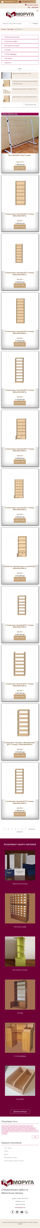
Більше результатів (30, 104)
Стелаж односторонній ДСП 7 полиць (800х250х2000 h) (19, 215)
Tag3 (7, 1126)
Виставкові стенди (11, 46)
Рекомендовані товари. (10, 1157)
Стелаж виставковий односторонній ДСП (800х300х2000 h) (19, 567)
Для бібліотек (32, 1128)
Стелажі (7, 50)
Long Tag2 (12, 1126)
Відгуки (19, 1130)
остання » (20, 832)
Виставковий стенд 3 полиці (20, 155)
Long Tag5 (4, 1133)
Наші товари (10, 29)
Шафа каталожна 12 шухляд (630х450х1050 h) (25, 97)
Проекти (7, 63)
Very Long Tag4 (19, 1126)
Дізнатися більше (20, 1112)
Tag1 (3, 1126)
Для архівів (19, 1128)
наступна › (31, 829)
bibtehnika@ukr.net (20, 1207)
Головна (3, 29)
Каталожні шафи (10, 41)
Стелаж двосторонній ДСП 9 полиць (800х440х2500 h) (19, 802)
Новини (6, 1151)
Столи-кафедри (10, 54)
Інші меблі (8, 58)
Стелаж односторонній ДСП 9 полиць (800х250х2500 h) (19, 332)
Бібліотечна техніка (11, 37)
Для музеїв (13, 1130)
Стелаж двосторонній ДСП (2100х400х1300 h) (24, 89)
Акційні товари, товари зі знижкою (14, 1160)
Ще (35, 1137)
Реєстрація (35, 7)
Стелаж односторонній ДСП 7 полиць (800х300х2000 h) (19, 450)
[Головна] (20, 14)
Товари (25, 68)
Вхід (29, 7)
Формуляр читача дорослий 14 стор (22, 73)
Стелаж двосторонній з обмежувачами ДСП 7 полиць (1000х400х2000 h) (19, 743)
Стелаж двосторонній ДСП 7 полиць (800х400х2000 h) (19, 626)
